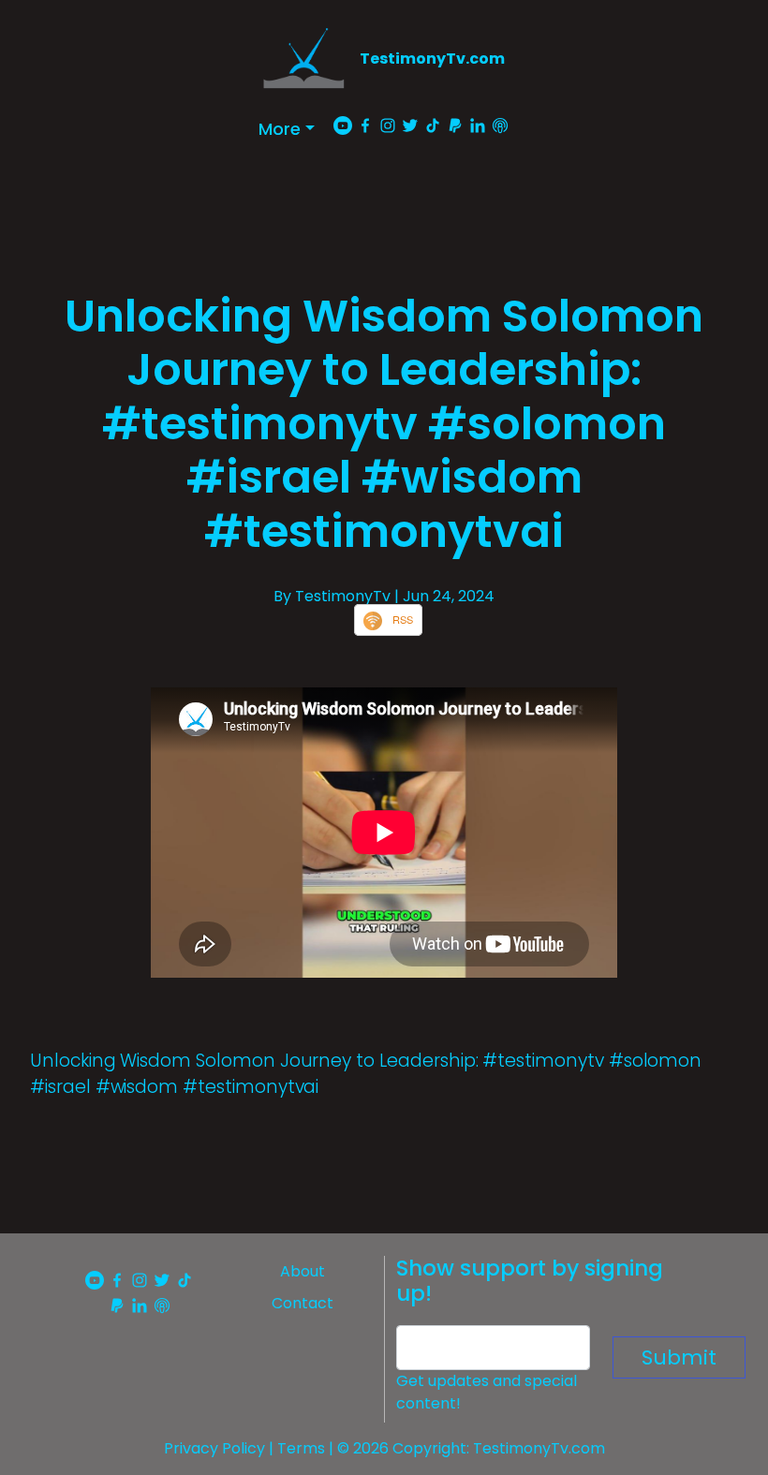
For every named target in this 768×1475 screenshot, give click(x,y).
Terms (301, 1448)
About (302, 1271)
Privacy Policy (214, 1448)
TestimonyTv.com (432, 58)
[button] (286, 128)
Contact (302, 1303)
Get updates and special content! (486, 1392)
